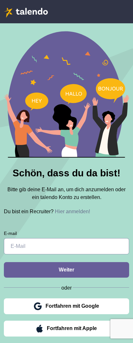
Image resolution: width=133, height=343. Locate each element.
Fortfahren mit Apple (72, 328)
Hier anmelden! (72, 211)
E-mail (10, 233)
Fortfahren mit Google (72, 306)
